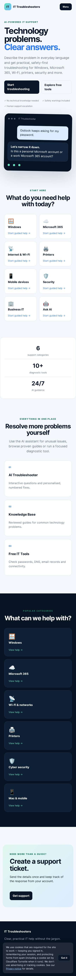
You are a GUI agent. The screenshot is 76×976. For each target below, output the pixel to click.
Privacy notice (13, 968)
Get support (21, 895)
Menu (66, 6)
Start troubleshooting (18, 87)
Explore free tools (53, 87)
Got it (64, 958)
